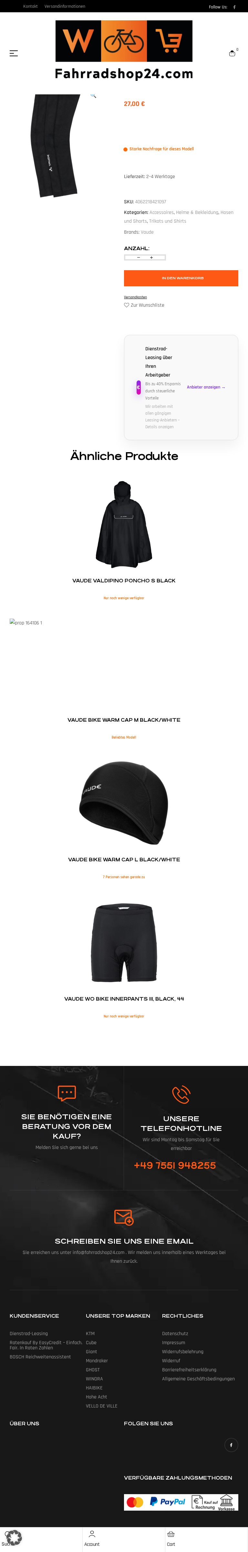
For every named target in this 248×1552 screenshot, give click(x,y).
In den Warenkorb (183, 278)
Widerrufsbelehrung (182, 1351)
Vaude (147, 232)
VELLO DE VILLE (102, 1406)
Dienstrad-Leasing (29, 1333)
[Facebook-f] (234, 7)
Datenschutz (175, 1333)
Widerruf (171, 1360)
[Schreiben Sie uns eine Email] (124, 1218)
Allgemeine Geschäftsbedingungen (198, 1379)
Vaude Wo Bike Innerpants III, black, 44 (124, 999)
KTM (90, 1333)
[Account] (92, 1534)
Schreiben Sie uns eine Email (124, 1241)
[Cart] (171, 1534)
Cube (91, 1342)
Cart (171, 1544)
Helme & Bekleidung (197, 212)
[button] (14, 1538)
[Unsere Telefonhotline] (181, 1094)
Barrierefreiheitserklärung (189, 1369)
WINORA (94, 1379)
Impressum (173, 1342)
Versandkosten (135, 297)
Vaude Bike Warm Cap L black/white (124, 859)
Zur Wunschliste (147, 305)
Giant (91, 1351)
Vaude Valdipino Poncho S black (124, 580)
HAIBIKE (94, 1388)
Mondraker (97, 1360)
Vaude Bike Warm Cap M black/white (124, 720)
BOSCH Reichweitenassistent (40, 1357)
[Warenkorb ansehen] (232, 53)
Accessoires (162, 212)
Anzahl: (137, 248)
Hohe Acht (96, 1397)
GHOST (93, 1369)
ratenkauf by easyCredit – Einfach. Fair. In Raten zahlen (46, 1345)
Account (92, 1544)
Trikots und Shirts (167, 221)
